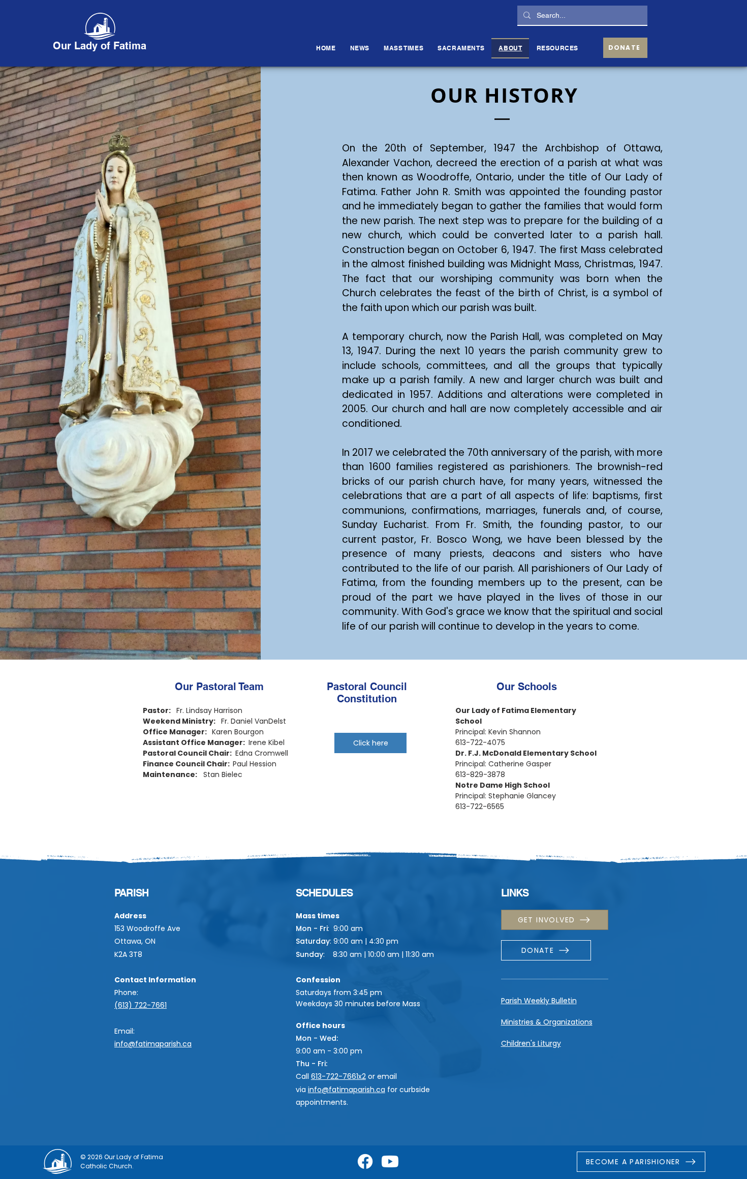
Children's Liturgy (531, 1043)
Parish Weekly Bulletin (539, 1001)
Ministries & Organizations (547, 1022)
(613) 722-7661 (140, 1005)
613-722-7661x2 (338, 1076)
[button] (460, 48)
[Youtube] (390, 1161)
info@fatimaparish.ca (153, 1044)
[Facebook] (365, 1161)
